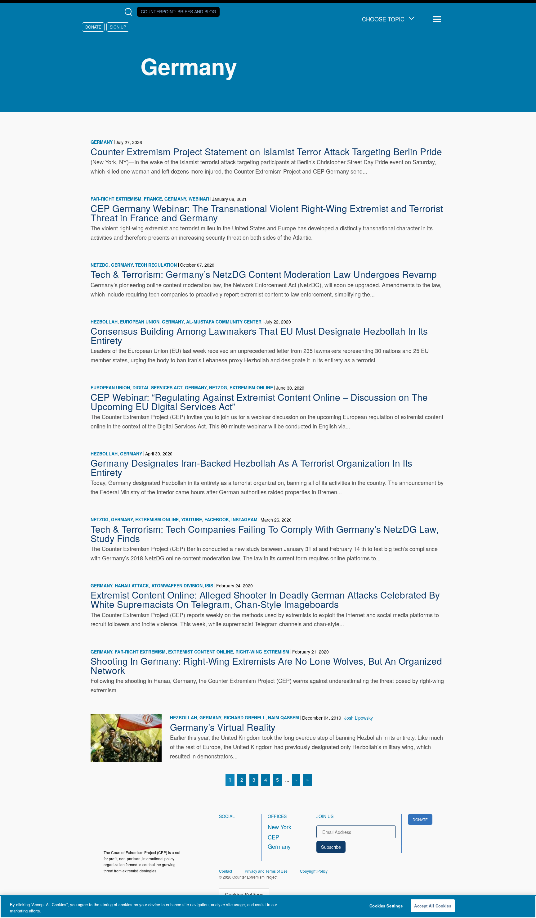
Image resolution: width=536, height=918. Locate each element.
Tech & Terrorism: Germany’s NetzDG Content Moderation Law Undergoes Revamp (264, 273)
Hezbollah (104, 322)
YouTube (191, 519)
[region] (268, 906)
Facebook (216, 519)
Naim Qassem (283, 717)
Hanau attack (132, 585)
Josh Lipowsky (358, 718)
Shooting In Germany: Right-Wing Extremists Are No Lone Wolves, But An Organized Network (266, 665)
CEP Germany (279, 841)
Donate (93, 27)
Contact (225, 871)
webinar (199, 199)
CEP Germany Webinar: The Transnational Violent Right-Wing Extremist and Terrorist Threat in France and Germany (267, 212)
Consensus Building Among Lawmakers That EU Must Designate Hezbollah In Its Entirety (259, 335)
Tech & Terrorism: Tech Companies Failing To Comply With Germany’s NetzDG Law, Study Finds (265, 533)
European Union (139, 322)
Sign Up (118, 27)
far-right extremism (116, 199)
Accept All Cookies (432, 906)
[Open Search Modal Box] (130, 12)
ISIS (209, 585)
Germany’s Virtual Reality (222, 726)
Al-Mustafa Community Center (223, 322)
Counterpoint (178, 11)
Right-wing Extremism (262, 652)
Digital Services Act (157, 387)
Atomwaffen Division (177, 585)
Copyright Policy (314, 871)
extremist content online (200, 652)
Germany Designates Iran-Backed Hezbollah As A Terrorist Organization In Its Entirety (251, 467)
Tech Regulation (156, 265)
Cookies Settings (244, 894)
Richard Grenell (245, 717)
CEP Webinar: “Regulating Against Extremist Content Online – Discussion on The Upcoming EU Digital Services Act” (259, 401)
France (153, 199)
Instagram (244, 519)
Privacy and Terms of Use (266, 871)
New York (279, 827)
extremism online (251, 387)
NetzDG (100, 265)
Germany (102, 142)
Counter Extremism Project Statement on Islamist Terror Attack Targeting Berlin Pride (266, 151)
